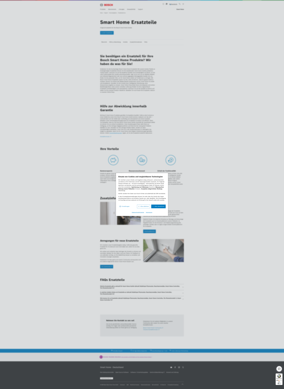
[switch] (279, 383)
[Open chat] (279, 369)
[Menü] (282, 374)
